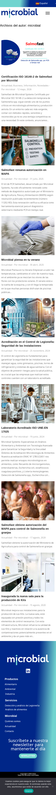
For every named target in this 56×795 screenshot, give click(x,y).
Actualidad (6, 85)
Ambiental (10, 689)
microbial (34, 25)
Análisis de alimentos (16, 709)
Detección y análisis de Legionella (22, 705)
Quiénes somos (13, 721)
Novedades (43, 85)
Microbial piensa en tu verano (20, 259)
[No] (52, 786)
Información (30, 85)
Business (18, 85)
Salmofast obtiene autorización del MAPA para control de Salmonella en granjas (25, 528)
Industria (10, 693)
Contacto (9, 731)
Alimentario (11, 684)
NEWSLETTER (28, 756)
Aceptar (28, 791)
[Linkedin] (28, 671)
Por (8, 89)
